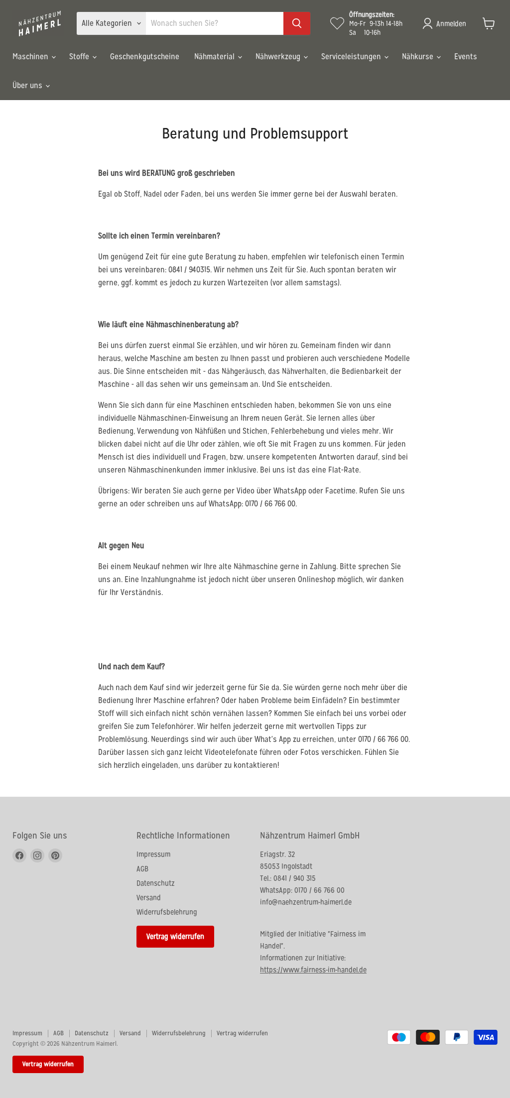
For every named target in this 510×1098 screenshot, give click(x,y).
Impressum (153, 854)
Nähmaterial (215, 56)
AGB (142, 868)
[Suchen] (296, 23)
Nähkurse (418, 56)
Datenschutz (155, 883)
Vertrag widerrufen (175, 936)
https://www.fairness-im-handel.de (313, 970)
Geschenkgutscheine (144, 56)
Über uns (28, 85)
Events (465, 56)
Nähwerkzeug (278, 56)
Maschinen (31, 56)
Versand (148, 897)
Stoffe (80, 56)
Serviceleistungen (352, 56)
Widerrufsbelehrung (166, 912)
